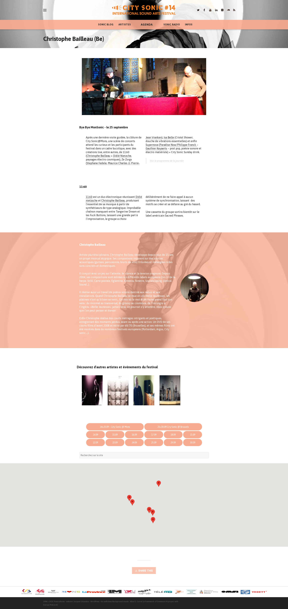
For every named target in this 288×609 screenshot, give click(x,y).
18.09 (173, 434)
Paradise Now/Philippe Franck (178, 144)
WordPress (94, 601)
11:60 (89, 196)
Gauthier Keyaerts (156, 148)
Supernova (152, 144)
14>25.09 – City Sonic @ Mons (115, 427)
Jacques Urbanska (81, 601)
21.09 (192, 434)
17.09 (153, 434)
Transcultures (59, 601)
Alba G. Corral (136, 601)
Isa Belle (169, 137)
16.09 (134, 434)
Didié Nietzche (122, 155)
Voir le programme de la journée (167, 160)
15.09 (115, 434)
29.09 (173, 442)
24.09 (134, 442)
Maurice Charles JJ (119, 163)
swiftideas (108, 601)
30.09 (192, 442)
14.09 (95, 434)
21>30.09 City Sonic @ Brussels (173, 427)
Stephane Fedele (97, 163)
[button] (158, 484)
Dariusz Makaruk (50, 605)
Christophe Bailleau (98, 155)
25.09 (153, 442)
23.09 (115, 442)
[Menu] (44, 10)
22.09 (95, 442)
